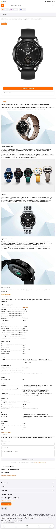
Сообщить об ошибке (6, 432)
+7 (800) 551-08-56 (51, 1)
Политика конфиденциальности (8, 522)
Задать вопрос (6, 504)
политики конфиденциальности (40, 462)
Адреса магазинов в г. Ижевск (8, 500)
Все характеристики (5, 294)
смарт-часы (25, 307)
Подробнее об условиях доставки (8, 475)
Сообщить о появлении (28, 88)
